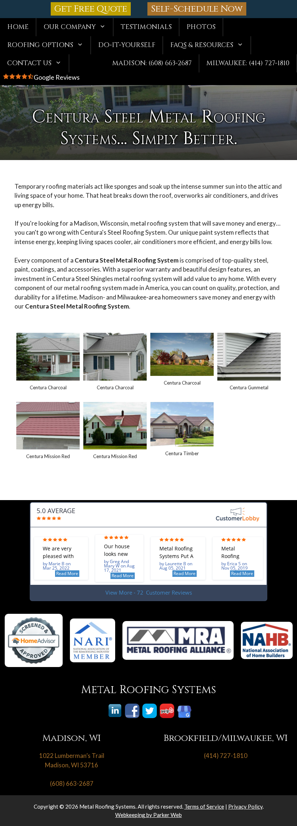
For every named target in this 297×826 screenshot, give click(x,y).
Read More (67, 573)
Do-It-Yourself (126, 45)
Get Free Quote (90, 9)
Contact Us (29, 63)
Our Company (69, 27)
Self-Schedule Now (197, 9)
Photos (201, 27)
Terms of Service (204, 806)
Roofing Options (40, 45)
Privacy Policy (245, 806)
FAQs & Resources (201, 45)
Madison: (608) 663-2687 (152, 63)
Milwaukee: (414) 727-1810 (247, 63)
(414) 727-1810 (225, 755)
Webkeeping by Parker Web (148, 815)
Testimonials (146, 27)
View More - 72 (148, 592)
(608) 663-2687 (71, 783)
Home (18, 27)
